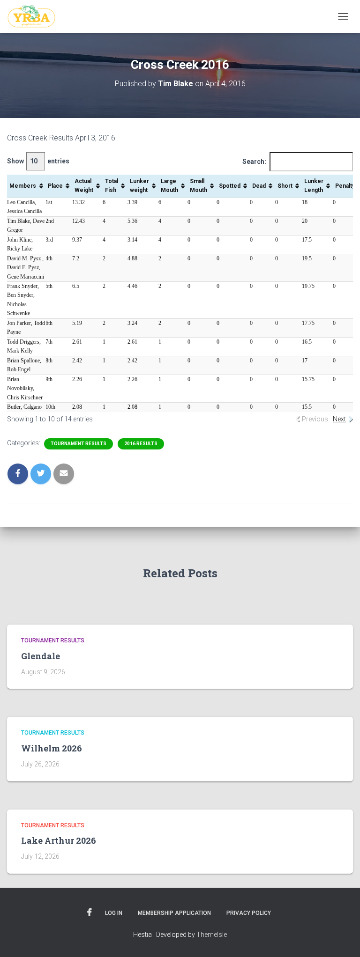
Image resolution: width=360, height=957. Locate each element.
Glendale (40, 656)
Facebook (89, 912)
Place (55, 186)
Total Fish (111, 185)
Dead (259, 186)
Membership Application (174, 913)
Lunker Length (313, 185)
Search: (254, 161)
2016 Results (141, 443)
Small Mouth (198, 185)
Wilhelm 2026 (51, 748)
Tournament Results (78, 443)
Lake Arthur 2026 (58, 840)
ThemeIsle (211, 934)
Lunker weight (139, 185)
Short (285, 186)
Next (339, 419)
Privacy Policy (248, 913)
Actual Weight (84, 185)
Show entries (38, 161)
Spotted (229, 186)
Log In (113, 913)
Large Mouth (169, 185)
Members (22, 186)
